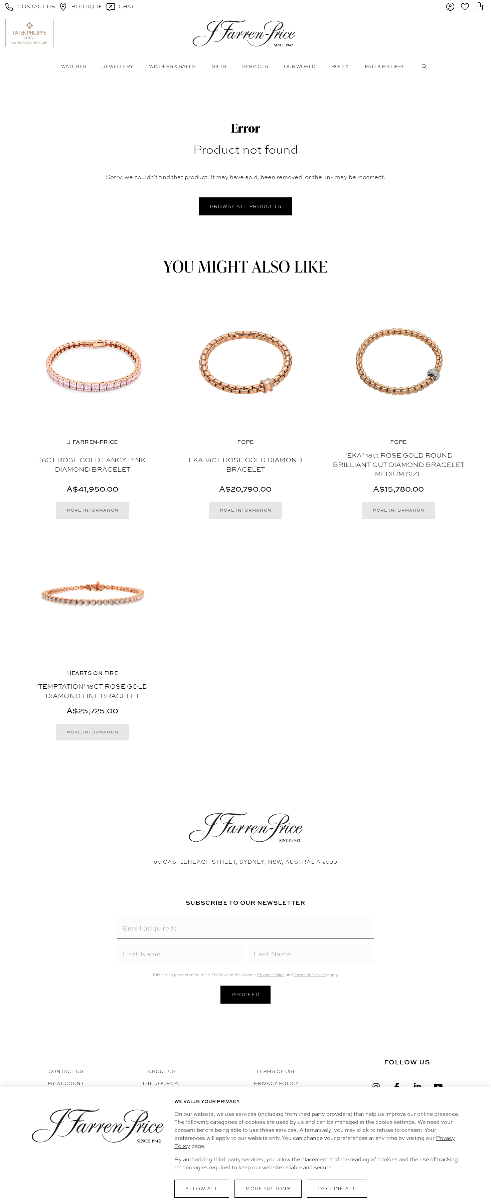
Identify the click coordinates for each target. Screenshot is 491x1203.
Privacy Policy (271, 975)
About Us (162, 1071)
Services (255, 66)
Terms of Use (276, 1071)
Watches (73, 66)
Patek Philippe (385, 66)
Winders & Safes (172, 66)
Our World (299, 66)
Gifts (218, 66)
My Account (66, 1083)
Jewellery (117, 66)
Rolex (340, 66)
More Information (92, 510)
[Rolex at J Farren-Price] (460, 32)
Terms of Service (310, 975)
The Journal (161, 1083)
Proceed (245, 995)
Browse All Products (246, 206)
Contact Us (66, 1071)
